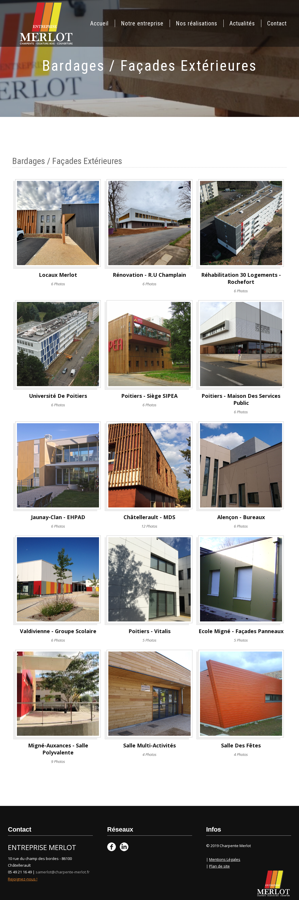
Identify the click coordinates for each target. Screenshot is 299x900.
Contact (277, 23)
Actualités (242, 23)
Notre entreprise (142, 23)
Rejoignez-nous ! (22, 879)
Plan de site (219, 866)
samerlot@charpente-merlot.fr (63, 872)
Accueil (99, 23)
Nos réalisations (196, 23)
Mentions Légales (224, 859)
